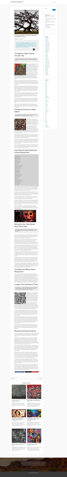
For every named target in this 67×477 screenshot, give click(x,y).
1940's (46, 83)
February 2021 (47, 59)
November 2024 (47, 44)
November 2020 (47, 63)
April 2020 (46, 73)
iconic (27, 42)
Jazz (46, 115)
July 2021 (46, 52)
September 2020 (47, 66)
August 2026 (47, 37)
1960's (46, 86)
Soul (45, 124)
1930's (46, 82)
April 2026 (46, 38)
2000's (46, 92)
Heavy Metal (47, 110)
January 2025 (47, 41)
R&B (12, 445)
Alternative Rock (16, 401)
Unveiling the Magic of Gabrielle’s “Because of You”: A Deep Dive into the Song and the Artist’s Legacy (18, 419)
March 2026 (46, 40)
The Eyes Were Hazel (48, 27)
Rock (18, 401)
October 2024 (47, 45)
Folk (45, 107)
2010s (46, 93)
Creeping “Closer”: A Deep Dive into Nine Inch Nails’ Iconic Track (19, 400)
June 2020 (46, 70)
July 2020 (46, 69)
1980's (12, 401)
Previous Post (12, 378)
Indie (46, 114)
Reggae (46, 121)
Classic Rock (47, 100)
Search (46, 8)
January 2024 (47, 48)
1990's (46, 90)
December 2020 (47, 62)
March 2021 (46, 58)
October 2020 (47, 65)
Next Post (41, 378)
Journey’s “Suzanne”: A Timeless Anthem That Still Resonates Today (34, 444)
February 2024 (47, 47)
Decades (46, 104)
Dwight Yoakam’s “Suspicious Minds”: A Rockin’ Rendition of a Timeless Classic (34, 400)
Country (28, 401)
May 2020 (46, 72)
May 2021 (46, 55)
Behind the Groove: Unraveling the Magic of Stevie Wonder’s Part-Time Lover (19, 444)
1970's (28, 445)
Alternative (46, 96)
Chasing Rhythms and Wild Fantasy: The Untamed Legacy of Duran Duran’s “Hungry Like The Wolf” (34, 419)
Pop (45, 117)
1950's (46, 85)
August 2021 (47, 51)
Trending (46, 125)
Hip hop (46, 111)
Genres (46, 108)
